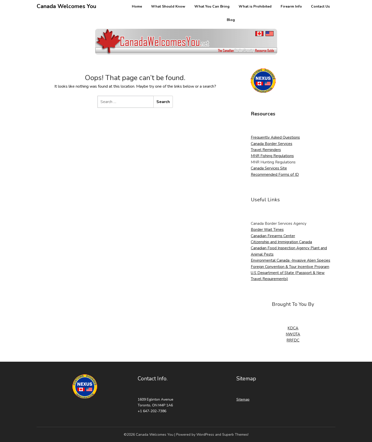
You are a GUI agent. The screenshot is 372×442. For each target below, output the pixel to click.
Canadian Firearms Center (273, 235)
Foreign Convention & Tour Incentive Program (290, 266)
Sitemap (243, 399)
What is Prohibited (255, 6)
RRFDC (292, 340)
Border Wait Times (267, 229)
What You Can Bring (212, 6)
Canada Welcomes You (66, 6)
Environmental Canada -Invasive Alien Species (290, 260)
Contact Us (320, 6)
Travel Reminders (266, 149)
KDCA (292, 328)
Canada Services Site (269, 168)
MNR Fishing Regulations (272, 155)
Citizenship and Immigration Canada (281, 241)
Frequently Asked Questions (275, 137)
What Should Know (168, 6)
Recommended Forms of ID (275, 174)
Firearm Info (291, 6)
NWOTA (293, 334)
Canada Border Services (271, 143)
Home (137, 6)
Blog (231, 19)
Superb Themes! (235, 434)
